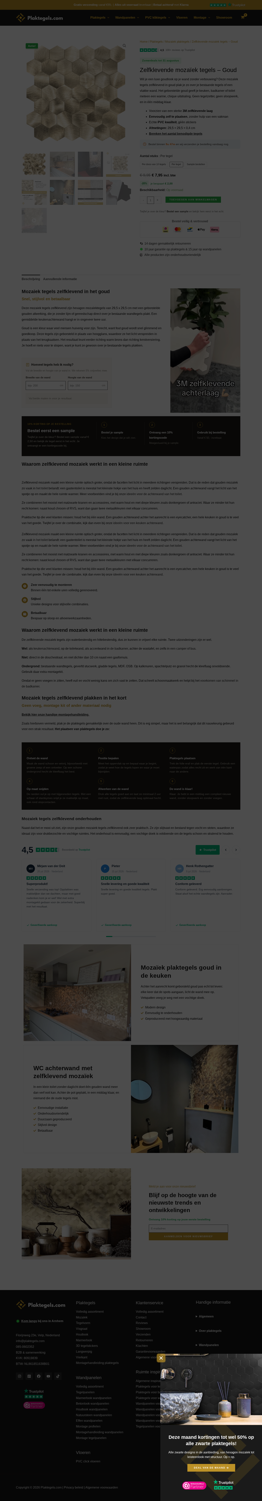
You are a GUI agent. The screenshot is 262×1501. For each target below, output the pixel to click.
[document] (131, 750)
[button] (161, 1358)
